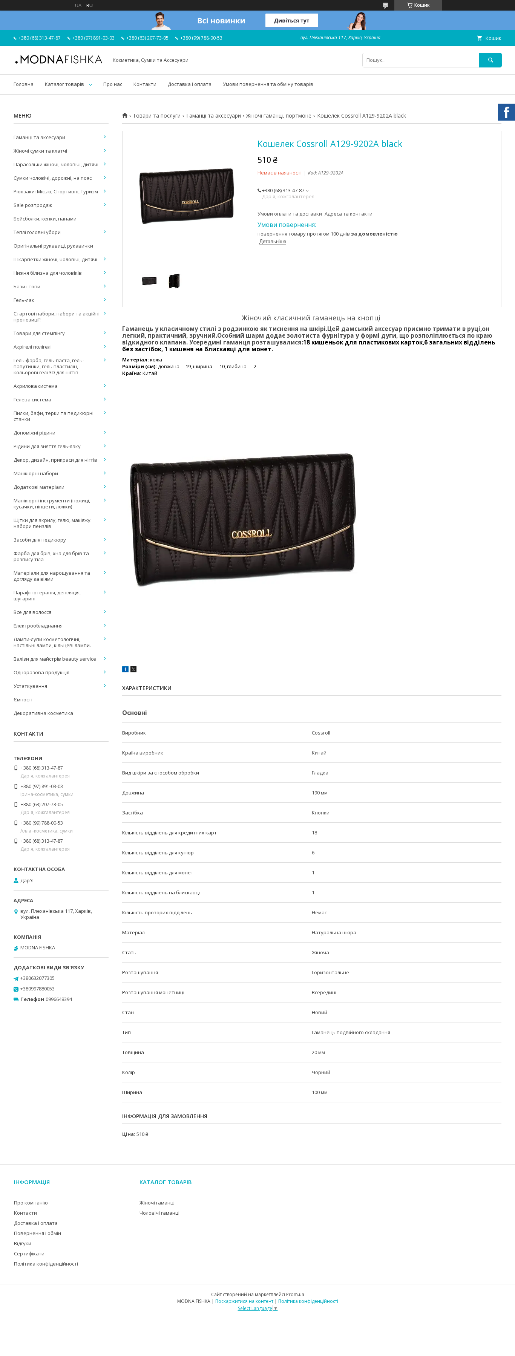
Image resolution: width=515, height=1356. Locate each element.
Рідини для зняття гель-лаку (47, 446)
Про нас (112, 84)
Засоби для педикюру (40, 539)
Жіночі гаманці (157, 1202)
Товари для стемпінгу (39, 333)
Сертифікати (29, 1253)
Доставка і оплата (190, 84)
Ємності (23, 699)
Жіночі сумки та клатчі (40, 150)
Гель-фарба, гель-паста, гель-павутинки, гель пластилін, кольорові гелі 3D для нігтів (49, 366)
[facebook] (125, 670)
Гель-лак (24, 300)
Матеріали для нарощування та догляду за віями (52, 575)
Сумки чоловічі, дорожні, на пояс (53, 177)
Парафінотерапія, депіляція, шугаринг (47, 595)
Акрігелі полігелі (33, 346)
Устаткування (30, 686)
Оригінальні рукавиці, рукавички (53, 245)
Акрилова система (36, 386)
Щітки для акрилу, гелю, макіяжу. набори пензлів (53, 523)
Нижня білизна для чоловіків (48, 272)
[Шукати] (490, 60)
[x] (133, 670)
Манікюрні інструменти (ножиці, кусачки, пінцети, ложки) (52, 503)
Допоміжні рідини (34, 432)
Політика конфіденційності (46, 1263)
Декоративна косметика (43, 713)
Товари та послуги (157, 116)
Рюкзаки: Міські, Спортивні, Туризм (56, 191)
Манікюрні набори (36, 473)
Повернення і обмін (37, 1233)
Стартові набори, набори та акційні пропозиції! (57, 316)
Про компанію (31, 1202)
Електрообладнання (38, 625)
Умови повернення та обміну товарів (268, 84)
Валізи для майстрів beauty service (55, 658)
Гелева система (32, 399)
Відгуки (22, 1243)
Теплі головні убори (37, 232)
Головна (24, 84)
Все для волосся (32, 612)
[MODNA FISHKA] (59, 63)
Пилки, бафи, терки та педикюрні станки (53, 416)
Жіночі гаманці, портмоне (278, 116)
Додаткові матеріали (39, 487)
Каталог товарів (64, 84)
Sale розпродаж (33, 205)
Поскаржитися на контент (244, 1301)
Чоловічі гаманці (159, 1212)
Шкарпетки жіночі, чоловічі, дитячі (55, 259)
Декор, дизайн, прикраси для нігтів (55, 459)
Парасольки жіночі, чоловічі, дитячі (56, 164)
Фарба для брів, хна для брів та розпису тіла (51, 556)
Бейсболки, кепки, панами (45, 218)
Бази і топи (27, 286)
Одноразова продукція (41, 672)
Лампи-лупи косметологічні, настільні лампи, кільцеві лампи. (52, 642)
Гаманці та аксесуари (213, 116)
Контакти (144, 84)
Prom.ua (295, 1294)
